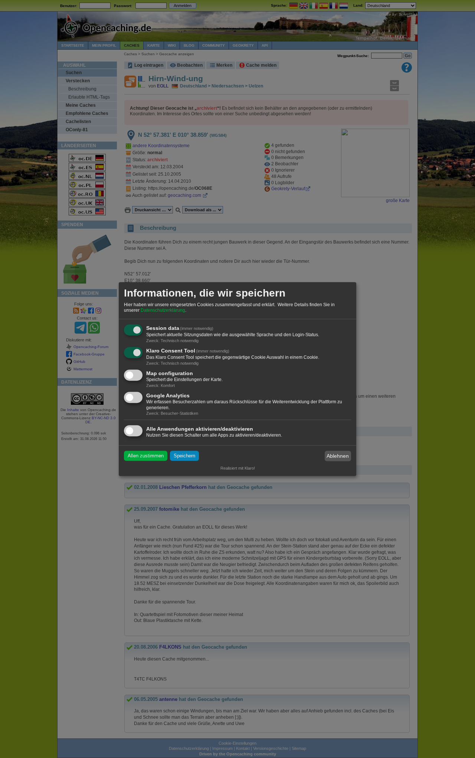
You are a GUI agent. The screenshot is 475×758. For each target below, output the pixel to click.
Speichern (184, 456)
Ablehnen (338, 456)
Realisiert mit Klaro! (237, 468)
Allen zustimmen (146, 456)
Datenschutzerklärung (163, 310)
